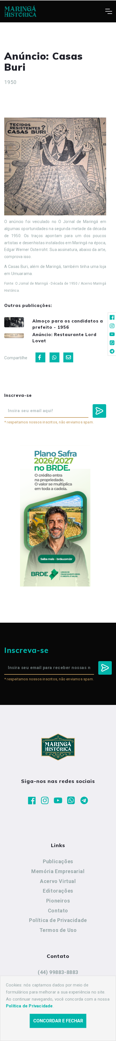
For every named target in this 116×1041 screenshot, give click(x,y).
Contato (58, 911)
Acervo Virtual (58, 881)
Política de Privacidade (58, 920)
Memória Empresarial (57, 871)
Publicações (58, 861)
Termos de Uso (58, 930)
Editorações (58, 891)
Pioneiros (58, 901)
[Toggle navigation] (108, 11)
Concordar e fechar (58, 1020)
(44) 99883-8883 (58, 972)
